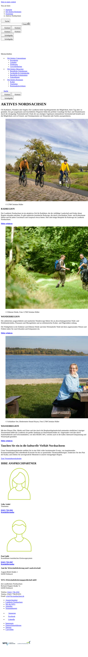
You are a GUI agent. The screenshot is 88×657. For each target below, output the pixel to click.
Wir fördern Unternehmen (16, 58)
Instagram (12, 613)
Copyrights (10, 629)
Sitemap (8, 627)
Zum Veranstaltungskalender (11, 458)
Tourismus (14, 84)
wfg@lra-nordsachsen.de (15, 596)
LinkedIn (11, 619)
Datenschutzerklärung (13, 625)
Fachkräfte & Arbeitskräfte (19, 73)
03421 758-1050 (13, 592)
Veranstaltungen (11, 608)
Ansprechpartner (12, 600)
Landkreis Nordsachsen (14, 602)
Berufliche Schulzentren (19, 75)
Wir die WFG (10, 604)
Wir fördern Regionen (15, 80)
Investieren (14, 60)
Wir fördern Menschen (15, 69)
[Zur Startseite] (29, 46)
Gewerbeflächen (16, 66)
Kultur (12, 82)
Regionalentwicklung (18, 86)
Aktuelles (9, 606)
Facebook (11, 616)
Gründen (13, 62)
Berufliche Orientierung (18, 71)
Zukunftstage (15, 77)
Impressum (9, 623)
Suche (7, 21)
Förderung (14, 64)
